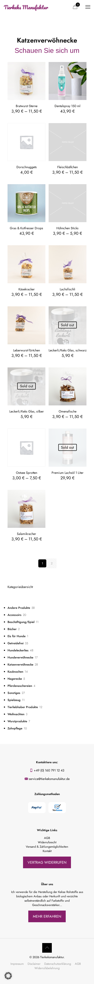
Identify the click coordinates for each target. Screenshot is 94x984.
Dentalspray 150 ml (67, 106)
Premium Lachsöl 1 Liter (68, 472)
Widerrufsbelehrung (47, 968)
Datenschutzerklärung (57, 964)
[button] (8, 976)
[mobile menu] (88, 7)
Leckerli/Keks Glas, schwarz (67, 350)
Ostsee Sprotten (26, 472)
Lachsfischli (67, 289)
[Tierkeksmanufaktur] (26, 7)
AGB (78, 964)
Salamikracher (26, 533)
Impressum (17, 964)
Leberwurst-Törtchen (26, 350)
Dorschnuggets (26, 167)
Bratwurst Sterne (26, 106)
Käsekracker (26, 289)
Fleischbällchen (67, 167)
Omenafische (67, 411)
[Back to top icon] (47, 948)
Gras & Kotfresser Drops (26, 228)
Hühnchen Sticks (67, 228)
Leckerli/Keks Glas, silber (26, 411)
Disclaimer (34, 964)
